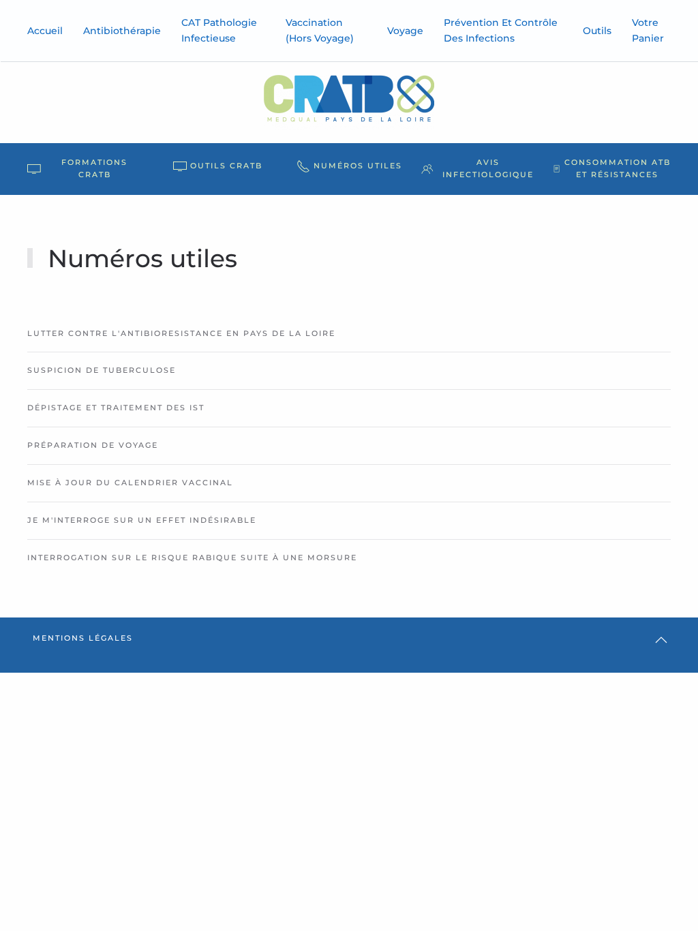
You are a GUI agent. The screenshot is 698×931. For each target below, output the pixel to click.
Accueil (45, 31)
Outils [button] (597, 31)
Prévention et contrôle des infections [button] (501, 30)
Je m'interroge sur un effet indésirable (141, 520)
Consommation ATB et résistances (617, 168)
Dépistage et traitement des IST (115, 407)
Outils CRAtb (226, 165)
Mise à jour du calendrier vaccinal (130, 482)
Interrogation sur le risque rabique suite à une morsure (192, 557)
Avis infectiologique (488, 168)
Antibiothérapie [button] (122, 31)
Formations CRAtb (94, 168)
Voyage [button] (405, 31)
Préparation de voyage (92, 445)
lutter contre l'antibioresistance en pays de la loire (181, 333)
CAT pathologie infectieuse (219, 30)
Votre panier (648, 30)
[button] (661, 640)
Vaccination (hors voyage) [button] (320, 30)
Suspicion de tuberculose (101, 370)
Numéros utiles (358, 165)
